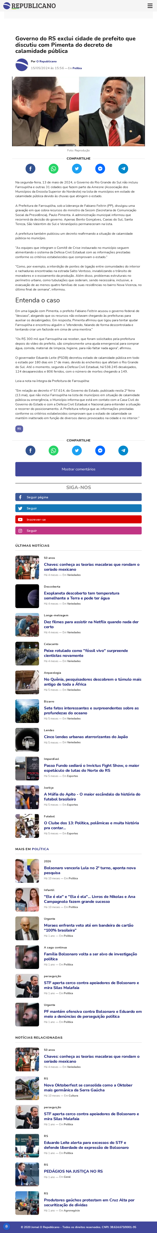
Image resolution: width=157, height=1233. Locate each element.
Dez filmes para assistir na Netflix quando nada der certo (91, 624)
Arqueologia (52, 673)
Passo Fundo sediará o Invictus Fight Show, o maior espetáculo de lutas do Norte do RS (91, 768)
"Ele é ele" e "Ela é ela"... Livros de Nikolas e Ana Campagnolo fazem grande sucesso (89, 899)
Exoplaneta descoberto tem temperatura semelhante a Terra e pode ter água (81, 595)
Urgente (49, 919)
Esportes (72, 776)
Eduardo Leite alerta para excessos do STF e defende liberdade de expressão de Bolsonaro (86, 1145)
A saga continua (55, 947)
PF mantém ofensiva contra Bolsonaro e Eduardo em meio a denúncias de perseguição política (93, 1014)
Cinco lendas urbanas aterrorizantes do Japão (86, 736)
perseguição (52, 976)
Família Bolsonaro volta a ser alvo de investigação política (90, 956)
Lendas (49, 730)
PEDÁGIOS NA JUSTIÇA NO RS (73, 1171)
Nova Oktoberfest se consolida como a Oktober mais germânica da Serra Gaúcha (88, 1087)
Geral (67, 1177)
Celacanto (51, 644)
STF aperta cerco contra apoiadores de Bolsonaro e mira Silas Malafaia (91, 985)
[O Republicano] (21, 64)
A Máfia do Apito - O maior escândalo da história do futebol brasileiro (92, 796)
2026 (47, 861)
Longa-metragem (56, 615)
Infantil (49, 890)
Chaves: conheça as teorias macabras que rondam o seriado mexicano (91, 567)
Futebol (49, 816)
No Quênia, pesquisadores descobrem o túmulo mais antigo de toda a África (92, 681)
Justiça (49, 788)
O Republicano (46, 61)
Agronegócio (72, 1210)
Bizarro (49, 701)
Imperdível (51, 759)
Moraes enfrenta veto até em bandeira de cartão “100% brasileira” (88, 927)
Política (77, 68)
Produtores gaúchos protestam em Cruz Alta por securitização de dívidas (89, 1202)
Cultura (73, 1096)
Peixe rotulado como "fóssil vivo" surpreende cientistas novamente (86, 653)
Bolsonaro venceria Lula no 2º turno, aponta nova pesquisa (90, 870)
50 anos (49, 558)
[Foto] (27, 567)
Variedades (74, 575)
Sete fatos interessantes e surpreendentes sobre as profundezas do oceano (91, 710)
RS (46, 1079)
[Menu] (150, 6)
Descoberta (52, 587)
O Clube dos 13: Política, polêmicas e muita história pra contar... (91, 825)
